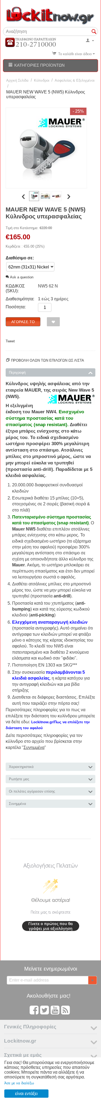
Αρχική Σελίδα (17, 80)
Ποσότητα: (16, 307)
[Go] (92, 980)
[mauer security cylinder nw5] (46, 148)
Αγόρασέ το (23, 322)
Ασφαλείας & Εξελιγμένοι (75, 80)
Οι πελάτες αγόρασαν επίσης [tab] (32, 791)
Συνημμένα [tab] (17, 804)
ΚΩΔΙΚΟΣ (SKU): (15, 288)
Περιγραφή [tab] (17, 372)
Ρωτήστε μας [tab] (19, 779)
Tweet (10, 341)
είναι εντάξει (26, 1093)
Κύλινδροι (41, 80)
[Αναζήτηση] (94, 31)
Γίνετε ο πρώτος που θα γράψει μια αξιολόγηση (50, 926)
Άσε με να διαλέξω (19, 1083)
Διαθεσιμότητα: (20, 299)
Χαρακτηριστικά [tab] (21, 767)
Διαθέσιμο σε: (20, 258)
